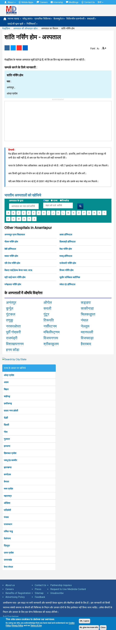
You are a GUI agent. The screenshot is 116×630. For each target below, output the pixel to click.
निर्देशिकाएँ (31, 23)
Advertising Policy (15, 597)
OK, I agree (84, 621)
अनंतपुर (11, 302)
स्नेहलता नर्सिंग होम (13, 284)
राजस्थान (8, 524)
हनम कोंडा (12, 350)
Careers (44, 2)
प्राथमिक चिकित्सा (42, 18)
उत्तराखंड (8, 559)
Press (38, 589)
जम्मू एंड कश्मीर (10, 460)
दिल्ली (6, 424)
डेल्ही (6, 417)
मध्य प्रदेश (8, 488)
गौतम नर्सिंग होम (11, 241)
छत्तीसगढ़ (8, 403)
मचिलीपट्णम (52, 332)
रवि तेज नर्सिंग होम (12, 263)
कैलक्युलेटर (58, 18)
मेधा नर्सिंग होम (66, 248)
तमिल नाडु (8, 531)
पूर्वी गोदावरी (13, 332)
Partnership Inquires (61, 585)
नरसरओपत (13, 326)
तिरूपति (49, 320)
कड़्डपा (86, 302)
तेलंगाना (7, 538)
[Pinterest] (19, 47)
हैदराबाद (86, 344)
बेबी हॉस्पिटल (10, 248)
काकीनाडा (87, 308)
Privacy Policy (17, 625)
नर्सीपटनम (50, 326)
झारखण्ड (7, 467)
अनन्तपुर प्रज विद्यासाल (15, 234)
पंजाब (6, 517)
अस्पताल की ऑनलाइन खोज (25, 28)
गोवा (6, 431)
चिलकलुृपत (88, 314)
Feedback (40, 597)
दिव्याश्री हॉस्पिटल (68, 241)
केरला (6, 481)
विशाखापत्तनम (15, 344)
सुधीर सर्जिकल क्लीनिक (70, 277)
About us (10, 585)
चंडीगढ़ (7, 396)
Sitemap (39, 593)
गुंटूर (46, 314)
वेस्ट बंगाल (8, 566)
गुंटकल (10, 314)
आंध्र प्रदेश (9, 375)
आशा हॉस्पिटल (66, 234)
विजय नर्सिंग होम (66, 270)
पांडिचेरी (7, 510)
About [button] (10, 2)
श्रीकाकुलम (51, 344)
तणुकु (9, 320)
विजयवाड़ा (87, 338)
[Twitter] (13, 47)
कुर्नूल (9, 308)
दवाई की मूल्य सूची (16, 23)
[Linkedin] (25, 47)
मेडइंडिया (6, 28)
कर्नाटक (7, 474)
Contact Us (89, 2)
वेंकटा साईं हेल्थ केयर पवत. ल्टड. (19, 270)
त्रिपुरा (7, 545)
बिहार (6, 389)
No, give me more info (89, 627)
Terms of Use (36, 625)
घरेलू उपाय (27, 18)
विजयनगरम (51, 338)
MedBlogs (73, 2)
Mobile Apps (27, 2)
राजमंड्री (11, 338)
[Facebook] (7, 47)
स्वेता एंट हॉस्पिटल (67, 284)
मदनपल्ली (87, 332)
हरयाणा (7, 446)
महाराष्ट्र (8, 495)
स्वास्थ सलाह (14, 18)
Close (103, 627)
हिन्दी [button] (100, 2)
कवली (47, 308)
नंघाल (84, 320)
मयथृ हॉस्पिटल (66, 256)
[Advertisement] (27, 120)
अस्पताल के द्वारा (16, 200)
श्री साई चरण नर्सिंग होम (15, 277)
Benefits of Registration (18, 593)
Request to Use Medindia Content (68, 589)
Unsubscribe (57, 593)
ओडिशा (7, 503)
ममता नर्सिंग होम (11, 256)
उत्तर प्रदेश (9, 552)
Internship (58, 2)
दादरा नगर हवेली (11, 410)
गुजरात (7, 439)
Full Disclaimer (11, 616)
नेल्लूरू (85, 326)
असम (6, 382)
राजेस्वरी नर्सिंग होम (68, 263)
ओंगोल (48, 302)
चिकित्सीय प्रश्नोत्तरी (75, 18)
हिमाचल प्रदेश (10, 453)
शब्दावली (91, 18)
